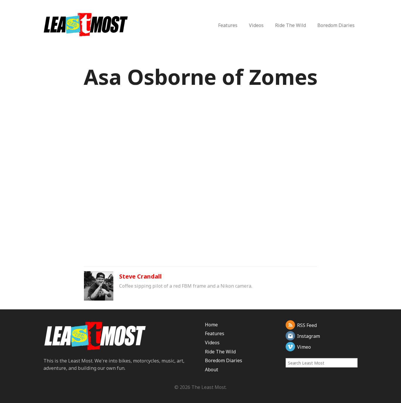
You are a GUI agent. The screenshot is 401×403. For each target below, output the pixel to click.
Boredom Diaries (336, 25)
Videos (256, 25)
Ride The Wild (290, 25)
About (211, 369)
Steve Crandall (140, 276)
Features (227, 25)
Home (211, 324)
